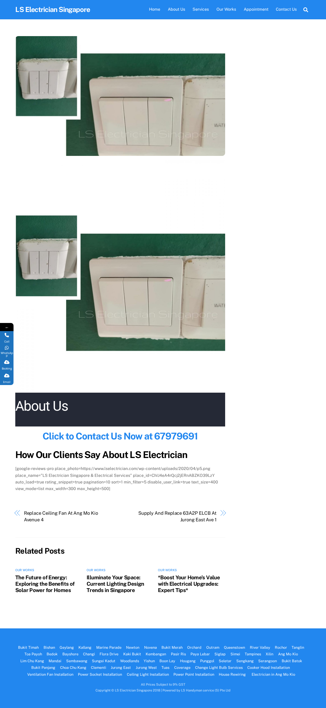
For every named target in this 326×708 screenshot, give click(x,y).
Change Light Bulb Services (219, 667)
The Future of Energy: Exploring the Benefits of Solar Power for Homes (44, 583)
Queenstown (234, 647)
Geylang (67, 647)
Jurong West (146, 667)
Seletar (225, 661)
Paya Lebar (200, 654)
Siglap (220, 654)
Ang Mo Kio (288, 654)
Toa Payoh (33, 654)
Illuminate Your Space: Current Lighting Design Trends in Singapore (115, 583)
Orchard (194, 647)
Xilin (269, 654)
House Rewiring (233, 674)
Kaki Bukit (132, 654)
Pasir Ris (178, 654)
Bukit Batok (292, 661)
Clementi (98, 667)
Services (201, 9)
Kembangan (156, 654)
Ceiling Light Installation (148, 674)
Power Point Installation (193, 674)
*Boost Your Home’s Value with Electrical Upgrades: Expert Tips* (189, 583)
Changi (89, 654)
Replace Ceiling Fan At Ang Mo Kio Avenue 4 (61, 516)
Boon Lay (167, 661)
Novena (150, 647)
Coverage (182, 667)
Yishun (149, 661)
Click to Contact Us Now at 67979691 (120, 436)
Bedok (52, 654)
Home (154, 9)
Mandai (55, 661)
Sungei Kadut (103, 661)
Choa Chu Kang (73, 667)
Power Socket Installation (100, 674)
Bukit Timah (28, 647)
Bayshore (70, 654)
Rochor (281, 647)
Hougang (188, 661)
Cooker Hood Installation (269, 667)
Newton (132, 647)
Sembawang (76, 661)
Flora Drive (109, 654)
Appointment (256, 9)
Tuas (165, 667)
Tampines (253, 654)
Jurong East (121, 667)
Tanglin (298, 647)
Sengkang (245, 661)
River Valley (260, 647)
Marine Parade (108, 647)
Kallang (84, 647)
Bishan (49, 647)
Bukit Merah (172, 647)
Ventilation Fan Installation (50, 674)
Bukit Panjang (43, 667)
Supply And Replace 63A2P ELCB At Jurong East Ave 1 (177, 516)
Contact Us (286, 9)
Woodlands (129, 661)
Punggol (207, 661)
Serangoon (267, 661)
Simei (235, 654)
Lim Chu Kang (32, 661)
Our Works (226, 9)
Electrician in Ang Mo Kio (273, 674)
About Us (176, 9)
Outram (212, 647)
